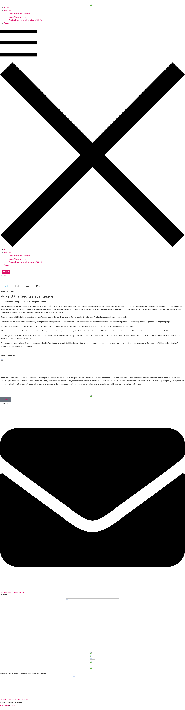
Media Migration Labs (17, 17)
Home (6, 8)
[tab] (5, 286)
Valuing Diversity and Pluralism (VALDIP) (25, 20)
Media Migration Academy (19, 14)
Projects (7, 11)
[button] (92, 136)
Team (6, 23)
